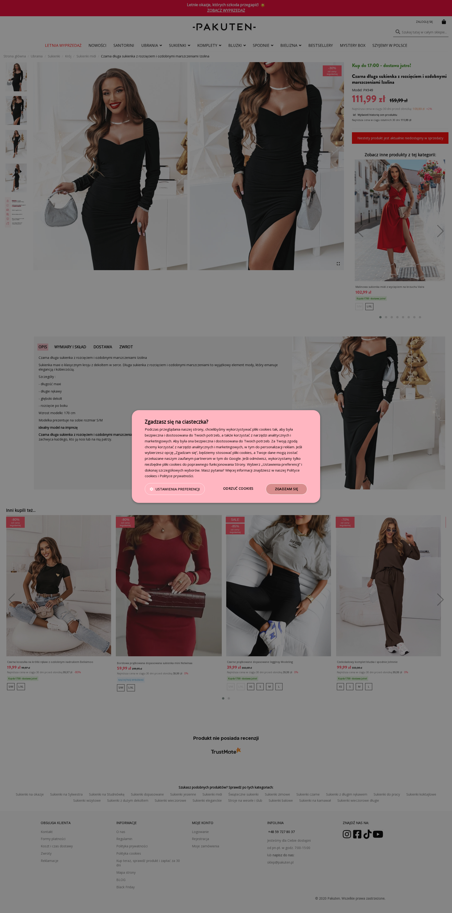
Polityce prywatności (176, 475)
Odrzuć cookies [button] (238, 488)
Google (235, 458)
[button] (175, 489)
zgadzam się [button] (286, 489)
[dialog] (226, 456)
